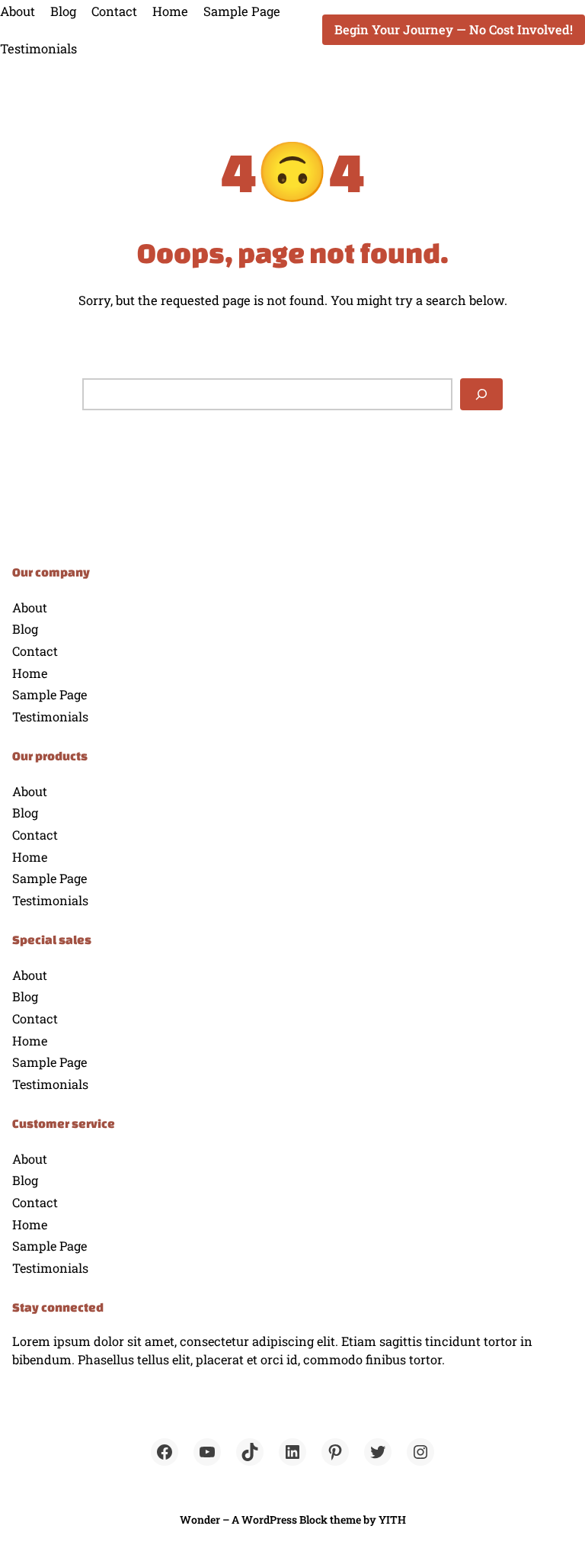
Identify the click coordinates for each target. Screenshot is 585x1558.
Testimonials (38, 48)
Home (170, 11)
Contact (114, 11)
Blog (63, 11)
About (17, 11)
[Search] (481, 394)
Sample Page (241, 11)
